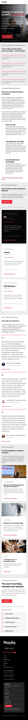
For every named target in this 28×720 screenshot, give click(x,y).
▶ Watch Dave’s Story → (7, 369)
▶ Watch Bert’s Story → (6, 441)
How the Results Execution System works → (12, 40)
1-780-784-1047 (11, 674)
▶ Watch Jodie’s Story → (7, 406)
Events (5, 661)
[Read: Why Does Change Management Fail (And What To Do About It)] (14, 483)
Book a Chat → (7, 36)
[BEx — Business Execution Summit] (14, 226)
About (5, 655)
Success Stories (7, 659)
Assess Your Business (8, 667)
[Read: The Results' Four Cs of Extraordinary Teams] (14, 557)
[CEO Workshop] (14, 295)
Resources (6, 663)
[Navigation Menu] (25, 2)
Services (5, 657)
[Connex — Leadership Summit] (14, 261)
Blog (4, 665)
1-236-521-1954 (11, 679)
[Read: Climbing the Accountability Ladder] (14, 520)
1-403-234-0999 (10, 670)
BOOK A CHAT (9, 648)
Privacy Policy (23, 715)
